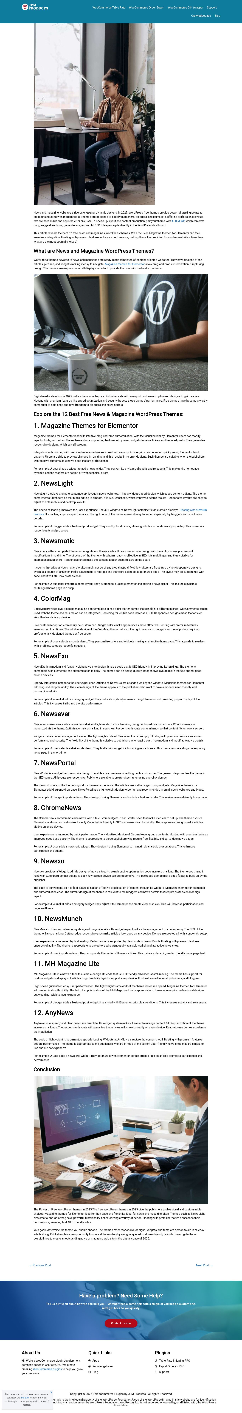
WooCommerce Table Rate (108, 7)
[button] (121, 1323)
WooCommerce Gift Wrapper (185, 7)
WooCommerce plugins (47, 1369)
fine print (25, 1398)
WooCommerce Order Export (146, 7)
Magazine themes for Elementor (125, 264)
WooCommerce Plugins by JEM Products (120, 1394)
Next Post (204, 1265)
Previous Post (40, 1265)
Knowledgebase (201, 15)
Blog (217, 15)
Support (212, 7)
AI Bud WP (178, 221)
